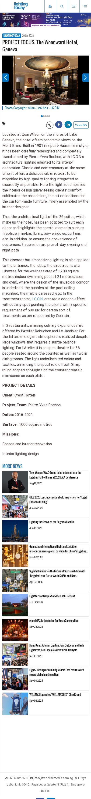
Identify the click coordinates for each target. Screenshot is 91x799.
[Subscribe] (50, 6)
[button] (62, 6)
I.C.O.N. (37, 299)
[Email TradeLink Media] (73, 6)
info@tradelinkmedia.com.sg (53, 778)
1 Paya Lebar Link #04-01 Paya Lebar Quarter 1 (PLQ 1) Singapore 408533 (46, 784)
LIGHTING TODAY (12, 35)
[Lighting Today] (28, 6)
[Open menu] (85, 6)
